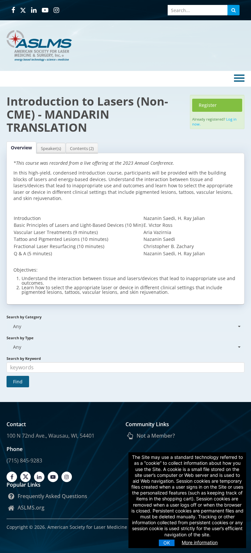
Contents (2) (82, 148)
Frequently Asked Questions (51, 496)
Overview (21, 147)
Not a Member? (155, 435)
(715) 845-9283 (24, 460)
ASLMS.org (30, 507)
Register (208, 105)
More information (200, 542)
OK (166, 542)
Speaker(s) (51, 148)
